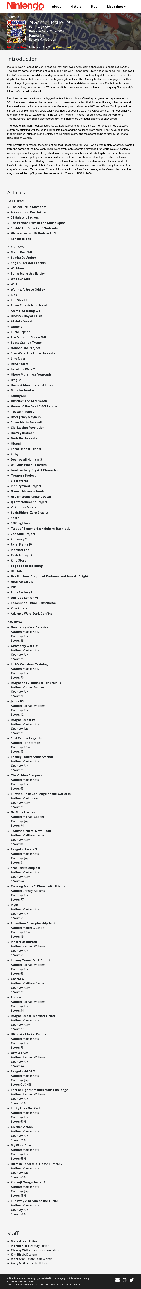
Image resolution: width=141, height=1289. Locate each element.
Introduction (16, 47)
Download (63, 47)
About (56, 6)
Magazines (115, 6)
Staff (46, 47)
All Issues (14, 17)
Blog (94, 6)
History (75, 6)
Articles (34, 47)
